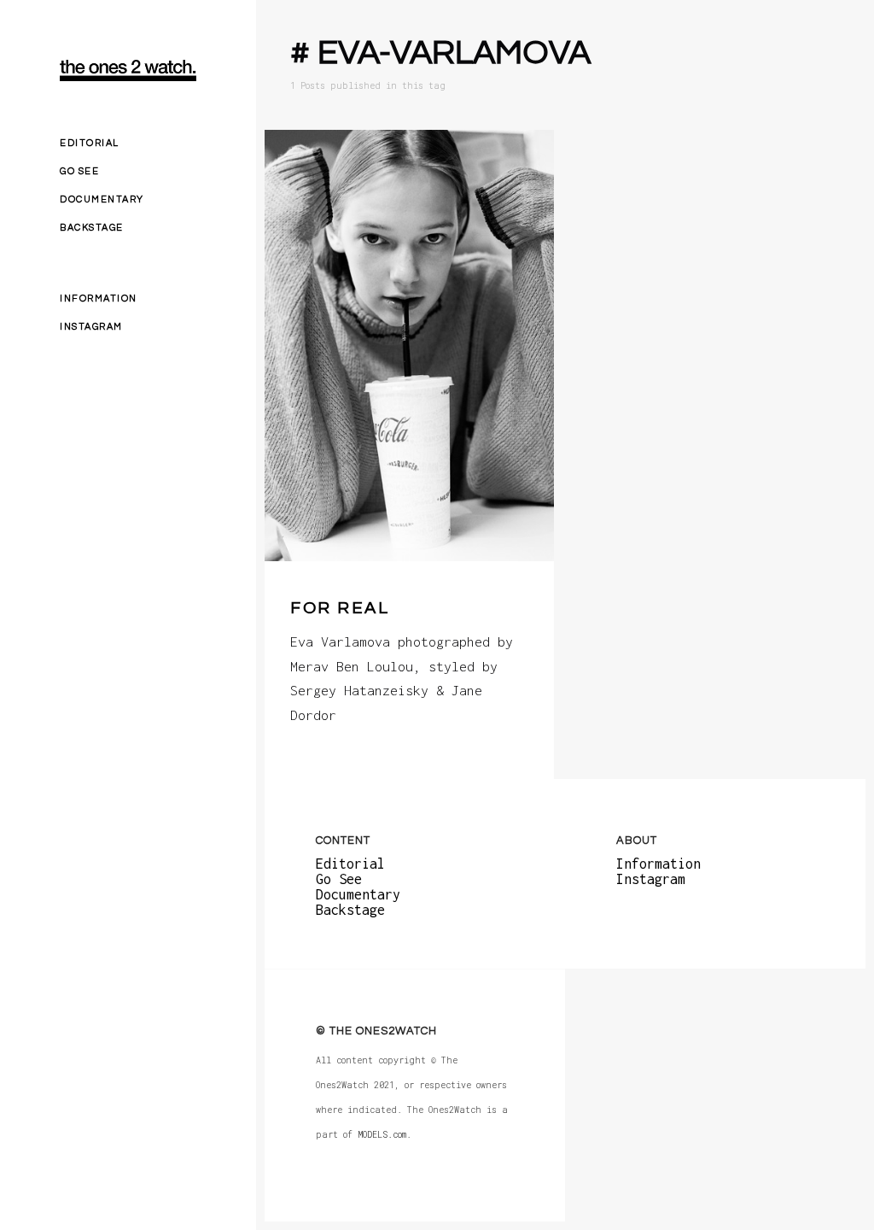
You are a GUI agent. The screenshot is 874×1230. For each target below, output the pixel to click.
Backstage (92, 227)
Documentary (102, 199)
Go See (79, 171)
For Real (339, 608)
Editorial (89, 143)
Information (98, 298)
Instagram (91, 326)
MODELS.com (382, 1133)
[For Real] (409, 345)
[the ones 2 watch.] (128, 70)
